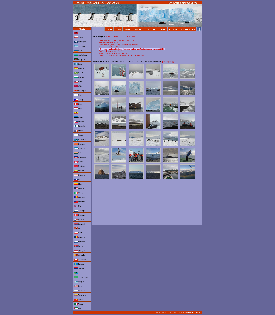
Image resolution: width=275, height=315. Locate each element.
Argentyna (81, 46)
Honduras (81, 148)
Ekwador (81, 113)
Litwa (80, 184)
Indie (80, 153)
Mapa (108, 36)
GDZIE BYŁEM (194, 312)
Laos (80, 180)
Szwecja (81, 264)
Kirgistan (81, 166)
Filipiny (81, 122)
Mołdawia (81, 197)
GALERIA (151, 29)
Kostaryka (81, 175)
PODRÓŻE (138, 29)
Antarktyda (82, 42)
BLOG (118, 29)
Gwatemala (82, 140)
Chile (80, 82)
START (109, 29)
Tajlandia (81, 268)
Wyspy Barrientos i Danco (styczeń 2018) (113, 53)
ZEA (79, 308)
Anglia (80, 37)
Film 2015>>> (117, 36)
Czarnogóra (82, 91)
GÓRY (127, 29)
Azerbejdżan (82, 55)
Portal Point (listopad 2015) (108, 43)
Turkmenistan (83, 277)
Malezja (81, 188)
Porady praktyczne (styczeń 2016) (110, 51)
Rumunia (81, 237)
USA (80, 286)
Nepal (80, 206)
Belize (80, 64)
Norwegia (81, 215)
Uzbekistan (82, 291)
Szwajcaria (82, 260)
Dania (80, 104)
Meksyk (81, 193)
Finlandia (81, 126)
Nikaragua (81, 211)
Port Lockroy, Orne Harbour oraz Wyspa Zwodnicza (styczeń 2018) (122, 55)
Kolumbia (81, 171)
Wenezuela (82, 295)
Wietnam (81, 300)
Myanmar (81, 202)
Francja (80, 131)
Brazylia (81, 73)
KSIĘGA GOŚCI (188, 29)
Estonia (80, 117)
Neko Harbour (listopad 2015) (109, 47)
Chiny (80, 86)
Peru (79, 228)
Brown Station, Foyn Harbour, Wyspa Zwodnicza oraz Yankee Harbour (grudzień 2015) (132, 49)
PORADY (173, 29)
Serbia (80, 246)
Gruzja (80, 135)
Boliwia (81, 68)
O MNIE (162, 29)
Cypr (80, 95)
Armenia (81, 51)
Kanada (80, 162)
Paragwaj (81, 224)
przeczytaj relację (168, 62)
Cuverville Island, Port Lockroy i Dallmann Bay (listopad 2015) (120, 45)
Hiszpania (81, 144)
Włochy (81, 304)
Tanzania (81, 273)
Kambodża (82, 157)
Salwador (81, 242)
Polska (80, 233)
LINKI (175, 312)
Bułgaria (81, 77)
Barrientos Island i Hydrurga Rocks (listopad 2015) (116, 40)
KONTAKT (183, 312)
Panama (81, 220)
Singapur (81, 251)
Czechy (80, 100)
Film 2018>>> (130, 36)
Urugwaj (81, 282)
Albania (81, 33)
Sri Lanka (81, 255)
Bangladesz (82, 59)
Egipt (80, 108)
